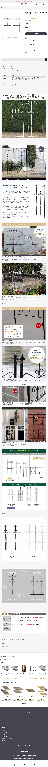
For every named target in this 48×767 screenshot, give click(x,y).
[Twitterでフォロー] (19, 746)
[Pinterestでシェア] (32, 50)
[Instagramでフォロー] (22, 746)
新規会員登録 (4, 712)
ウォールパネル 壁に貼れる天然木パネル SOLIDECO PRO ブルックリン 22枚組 (18, 698)
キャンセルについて (5, 720)
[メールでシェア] (34, 50)
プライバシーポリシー (6, 734)
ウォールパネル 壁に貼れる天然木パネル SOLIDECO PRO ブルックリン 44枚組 (6, 698)
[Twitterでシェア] (29, 50)
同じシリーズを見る (5, 646)
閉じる (1, 1)
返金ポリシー (4, 736)
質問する (26, 52)
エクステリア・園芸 (14, 8)
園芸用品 (22, 639)
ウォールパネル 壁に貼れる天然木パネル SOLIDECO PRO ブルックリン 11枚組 (30, 698)
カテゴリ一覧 (7, 8)
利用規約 (3, 740)
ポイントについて (5, 723)
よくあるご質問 (27, 712)
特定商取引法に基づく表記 (7, 738)
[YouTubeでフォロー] (26, 746)
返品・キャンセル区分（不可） (16, 85)
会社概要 (3, 730)
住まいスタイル (32, 44)
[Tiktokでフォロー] (29, 746)
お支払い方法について (6, 718)
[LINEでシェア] (25, 50)
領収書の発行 (26, 716)
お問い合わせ (26, 714)
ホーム (2, 7)
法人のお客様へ (27, 718)
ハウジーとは (4, 732)
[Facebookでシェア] (27, 50)
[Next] (46, 690)
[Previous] (2, 690)
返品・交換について (5, 722)
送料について (4, 716)
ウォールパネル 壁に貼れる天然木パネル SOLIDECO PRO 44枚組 (42, 698)
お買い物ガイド (4, 714)
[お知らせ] (24, 1)
